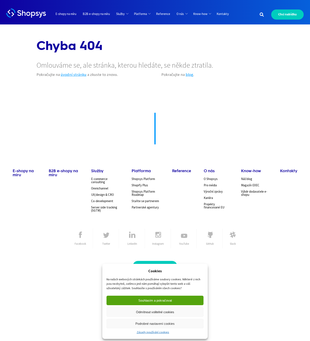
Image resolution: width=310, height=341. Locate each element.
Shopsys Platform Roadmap (143, 193)
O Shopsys (211, 179)
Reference (163, 14)
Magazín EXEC (250, 185)
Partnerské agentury (145, 207)
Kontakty (223, 14)
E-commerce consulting (99, 180)
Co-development (102, 201)
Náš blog (246, 179)
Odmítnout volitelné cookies (155, 312)
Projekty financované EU (214, 205)
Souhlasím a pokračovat (155, 300)
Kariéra (208, 198)
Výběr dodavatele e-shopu (254, 193)
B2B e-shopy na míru (96, 14)
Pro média (210, 185)
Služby (120, 14)
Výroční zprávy (213, 191)
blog (189, 74)
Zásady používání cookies (153, 332)
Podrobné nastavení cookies (155, 323)
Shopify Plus (140, 185)
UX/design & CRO (102, 195)
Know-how (200, 14)
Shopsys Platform (143, 179)
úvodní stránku (73, 74)
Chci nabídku (287, 14)
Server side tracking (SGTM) (104, 208)
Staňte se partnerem (145, 201)
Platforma (140, 14)
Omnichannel (99, 188)
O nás (180, 14)
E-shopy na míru (65, 14)
